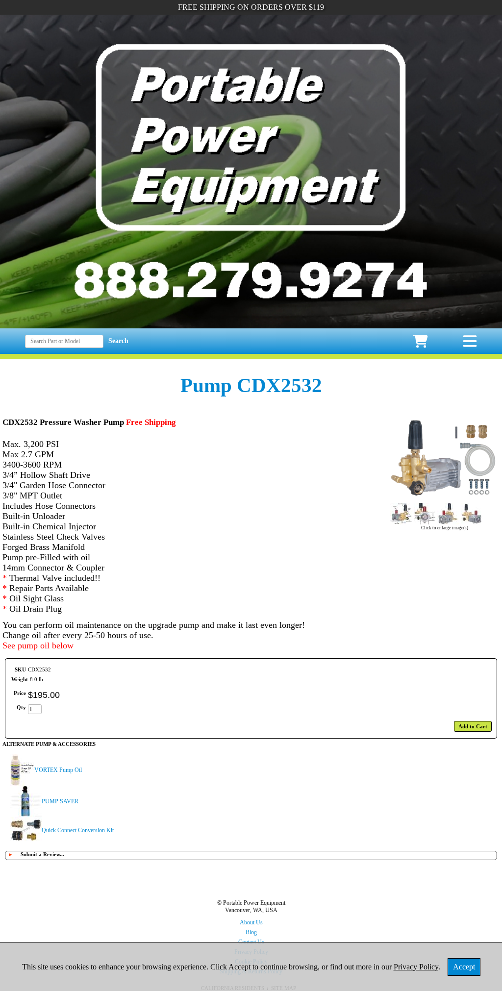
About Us (251, 922)
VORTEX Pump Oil (58, 770)
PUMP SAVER (60, 801)
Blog (251, 932)
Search (118, 341)
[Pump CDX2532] (444, 498)
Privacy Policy (416, 967)
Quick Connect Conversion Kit (78, 830)
